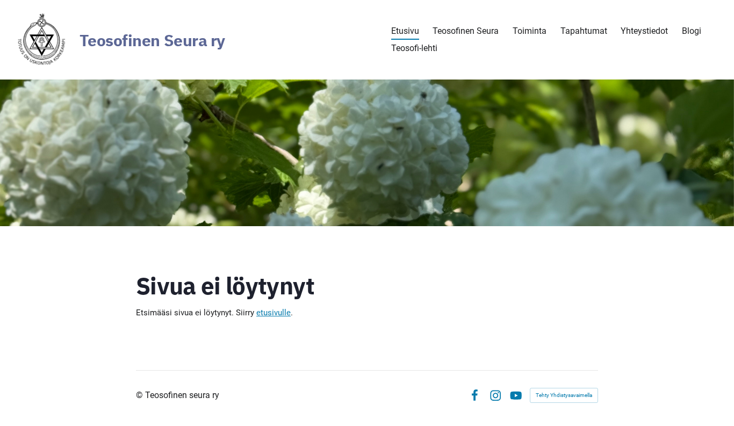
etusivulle (273, 312)
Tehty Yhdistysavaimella (564, 395)
